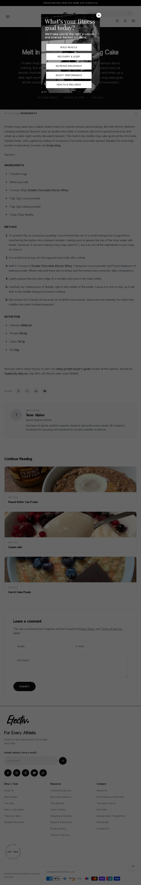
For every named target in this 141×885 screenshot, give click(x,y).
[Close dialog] (137, 409)
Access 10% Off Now (105, 463)
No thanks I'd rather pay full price (105, 474)
